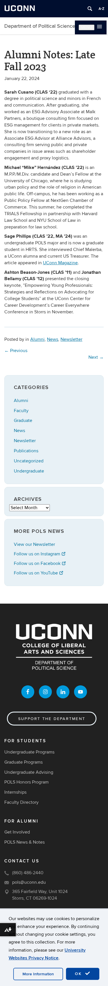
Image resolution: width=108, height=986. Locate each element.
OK (79, 973)
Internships (15, 792)
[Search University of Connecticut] (89, 8)
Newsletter (71, 339)
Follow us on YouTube (36, 573)
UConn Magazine (60, 263)
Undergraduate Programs (29, 752)
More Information (38, 974)
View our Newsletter (34, 544)
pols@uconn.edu (29, 882)
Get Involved (17, 832)
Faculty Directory (21, 802)
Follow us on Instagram (37, 554)
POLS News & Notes (24, 842)
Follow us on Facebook (37, 563)
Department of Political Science (39, 26)
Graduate (23, 420)
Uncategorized (28, 461)
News (52, 339)
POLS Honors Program (26, 782)
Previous (15, 351)
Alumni (37, 339)
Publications (26, 451)
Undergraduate (29, 471)
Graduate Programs (23, 762)
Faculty (21, 411)
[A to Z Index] (101, 8)
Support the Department (51, 718)
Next (96, 357)
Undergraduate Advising (28, 772)
